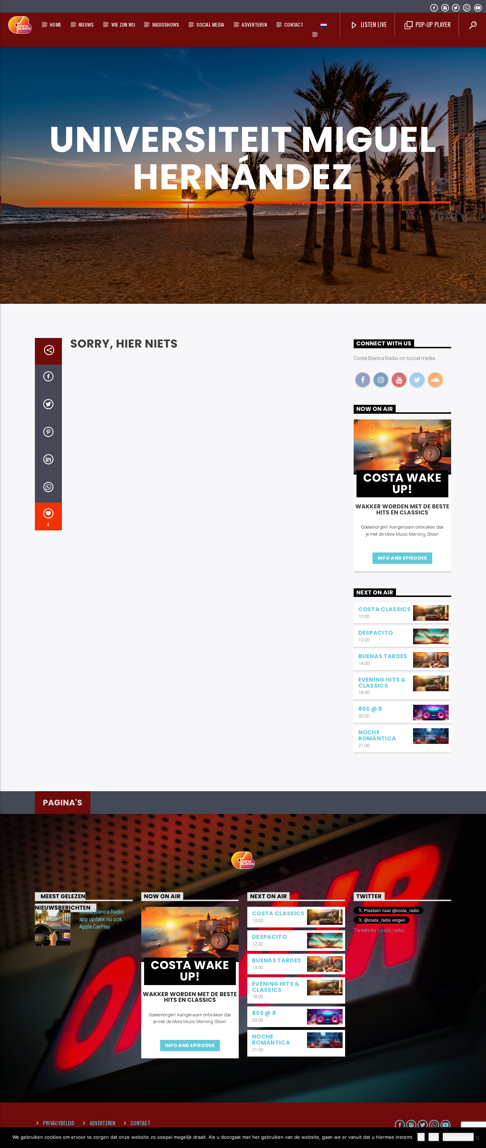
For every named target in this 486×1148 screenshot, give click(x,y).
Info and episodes (402, 558)
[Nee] (477, 1137)
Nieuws (86, 24)
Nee (433, 1137)
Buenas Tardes (382, 656)
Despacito (375, 633)
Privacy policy (458, 1137)
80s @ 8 (370, 709)
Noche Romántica (377, 735)
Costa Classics (384, 609)
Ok (421, 1137)
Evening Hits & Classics (382, 683)
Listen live (373, 24)
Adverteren (254, 24)
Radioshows (165, 24)
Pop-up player (432, 24)
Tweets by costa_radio (379, 930)
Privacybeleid (59, 1123)
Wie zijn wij (123, 24)
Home (55, 24)
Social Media (210, 24)
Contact (293, 24)
